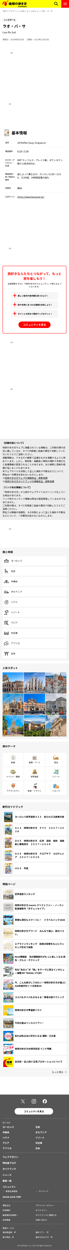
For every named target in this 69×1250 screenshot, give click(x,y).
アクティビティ (13, 790)
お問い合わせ (41, 1219)
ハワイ (14, 602)
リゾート (15, 612)
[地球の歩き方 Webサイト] (15, 4)
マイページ (43, 1191)
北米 (13, 571)
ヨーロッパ (16, 561)
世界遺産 (34, 776)
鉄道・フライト (34, 790)
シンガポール (23, 11)
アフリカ (15, 643)
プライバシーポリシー (45, 1205)
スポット (35, 11)
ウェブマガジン (10, 1157)
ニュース (7, 1174)
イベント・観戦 (13, 776)
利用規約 (6, 1210)
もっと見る (57, 1072)
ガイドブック (9, 1168)
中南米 (14, 581)
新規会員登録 (11, 1191)
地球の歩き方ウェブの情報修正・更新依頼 (26, 478)
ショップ (56, 790)
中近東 (14, 633)
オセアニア (16, 592)
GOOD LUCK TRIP (12, 1196)
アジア (12, 11)
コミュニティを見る (34, 325)
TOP (4, 11)
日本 (13, 653)
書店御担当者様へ (10, 1215)
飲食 (13, 762)
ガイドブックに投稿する (46, 1215)
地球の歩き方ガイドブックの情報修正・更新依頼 (29, 481)
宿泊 (56, 762)
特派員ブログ (9, 1162)
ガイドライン (41, 1210)
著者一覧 (7, 1180)
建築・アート (34, 762)
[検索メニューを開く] (56, 3)
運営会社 (6, 1205)
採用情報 (6, 1219)
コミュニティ (9, 1186)
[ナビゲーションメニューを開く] (65, 4)
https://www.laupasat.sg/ (30, 196)
